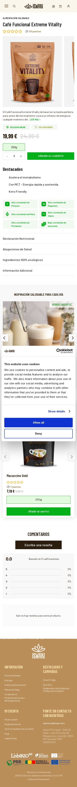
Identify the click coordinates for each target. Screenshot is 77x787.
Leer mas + (35, 119)
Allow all (38, 422)
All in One (47, 684)
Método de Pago (12, 689)
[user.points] (54, 6)
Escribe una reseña (38, 545)
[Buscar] (14, 6)
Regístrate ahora (12, 724)
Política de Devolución (15, 685)
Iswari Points (10, 738)
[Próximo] (72, 338)
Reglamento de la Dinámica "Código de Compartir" (56, 689)
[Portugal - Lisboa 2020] (38, 762)
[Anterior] (4, 338)
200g (14, 147)
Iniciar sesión (11, 719)
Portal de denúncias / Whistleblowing (14, 699)
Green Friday (49, 680)
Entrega (8, 680)
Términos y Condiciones (39, 772)
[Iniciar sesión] (68, 6)
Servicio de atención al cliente (19, 728)
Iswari (56, 775)
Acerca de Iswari (12, 675)
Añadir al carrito (50, 156)
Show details (56, 411)
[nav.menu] (6, 6)
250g (38, 499)
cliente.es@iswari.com (54, 723)
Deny (38, 433)
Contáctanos (10, 694)
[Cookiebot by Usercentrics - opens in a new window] (56, 351)
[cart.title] (59, 6)
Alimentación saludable (16, 18)
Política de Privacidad (38, 779)
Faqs (6, 733)
